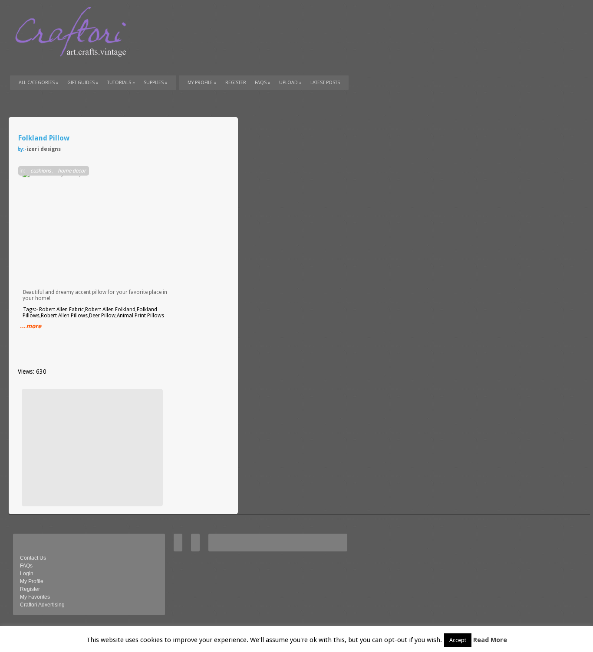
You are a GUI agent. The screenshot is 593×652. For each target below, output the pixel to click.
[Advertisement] (91, 447)
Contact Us (33, 558)
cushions (40, 171)
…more (30, 326)
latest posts (325, 82)
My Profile (202, 82)
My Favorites (35, 597)
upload (290, 82)
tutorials (121, 82)
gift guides (83, 82)
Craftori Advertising (42, 605)
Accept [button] (457, 640)
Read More (490, 640)
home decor (72, 171)
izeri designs (43, 149)
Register (30, 589)
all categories (39, 82)
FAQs (262, 82)
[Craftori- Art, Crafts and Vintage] (74, 65)
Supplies (156, 82)
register (235, 82)
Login (26, 573)
